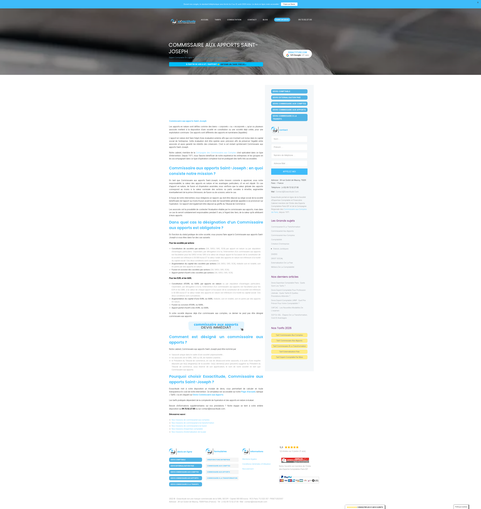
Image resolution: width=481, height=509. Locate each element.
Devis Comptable (281, 91)
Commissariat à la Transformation (285, 227)
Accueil (204, 20)
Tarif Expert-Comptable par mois (289, 357)
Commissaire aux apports (218, 472)
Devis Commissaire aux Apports (208, 395)
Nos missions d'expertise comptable (187, 429)
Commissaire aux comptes (218, 466)
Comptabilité (276, 239)
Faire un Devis (289, 4)
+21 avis (298, 53)
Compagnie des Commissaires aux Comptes (215, 152)
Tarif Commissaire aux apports (289, 341)
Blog (265, 20)
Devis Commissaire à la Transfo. (285, 117)
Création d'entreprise (280, 244)
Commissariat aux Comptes (283, 235)
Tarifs (218, 20)
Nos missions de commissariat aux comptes (190, 420)
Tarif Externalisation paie (289, 352)
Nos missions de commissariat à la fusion (189, 426)
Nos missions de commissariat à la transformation (193, 423)
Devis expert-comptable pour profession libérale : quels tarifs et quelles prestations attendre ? (288, 293)
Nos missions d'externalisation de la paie (189, 432)
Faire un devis (282, 19)
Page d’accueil (248, 392)
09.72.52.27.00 (305, 20)
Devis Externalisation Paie (287, 97)
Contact (252, 20)
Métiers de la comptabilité (282, 267)
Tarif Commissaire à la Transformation (289, 346)
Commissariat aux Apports (282, 231)
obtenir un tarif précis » (233, 64)
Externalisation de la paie (282, 263)
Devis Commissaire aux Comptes (289, 104)
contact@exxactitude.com (287, 192)
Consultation (234, 20)
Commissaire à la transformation (222, 478)
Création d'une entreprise (218, 460)
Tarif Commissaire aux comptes (289, 335)
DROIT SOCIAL (277, 258)
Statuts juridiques (280, 249)
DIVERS (274, 254)
